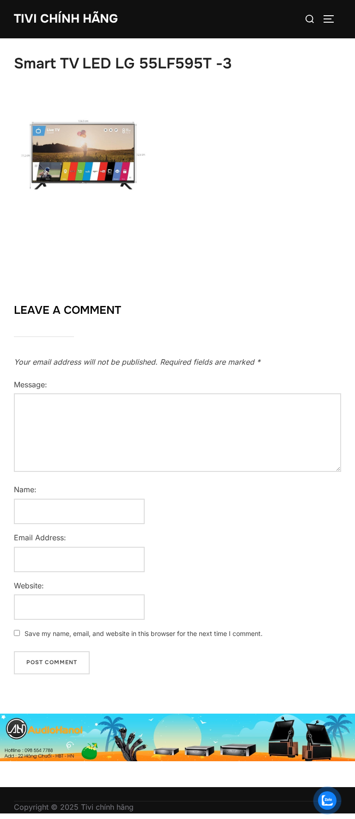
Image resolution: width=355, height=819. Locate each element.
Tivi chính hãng (66, 18)
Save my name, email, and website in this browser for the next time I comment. (143, 633)
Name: (25, 489)
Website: (29, 585)
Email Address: (40, 537)
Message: (30, 384)
